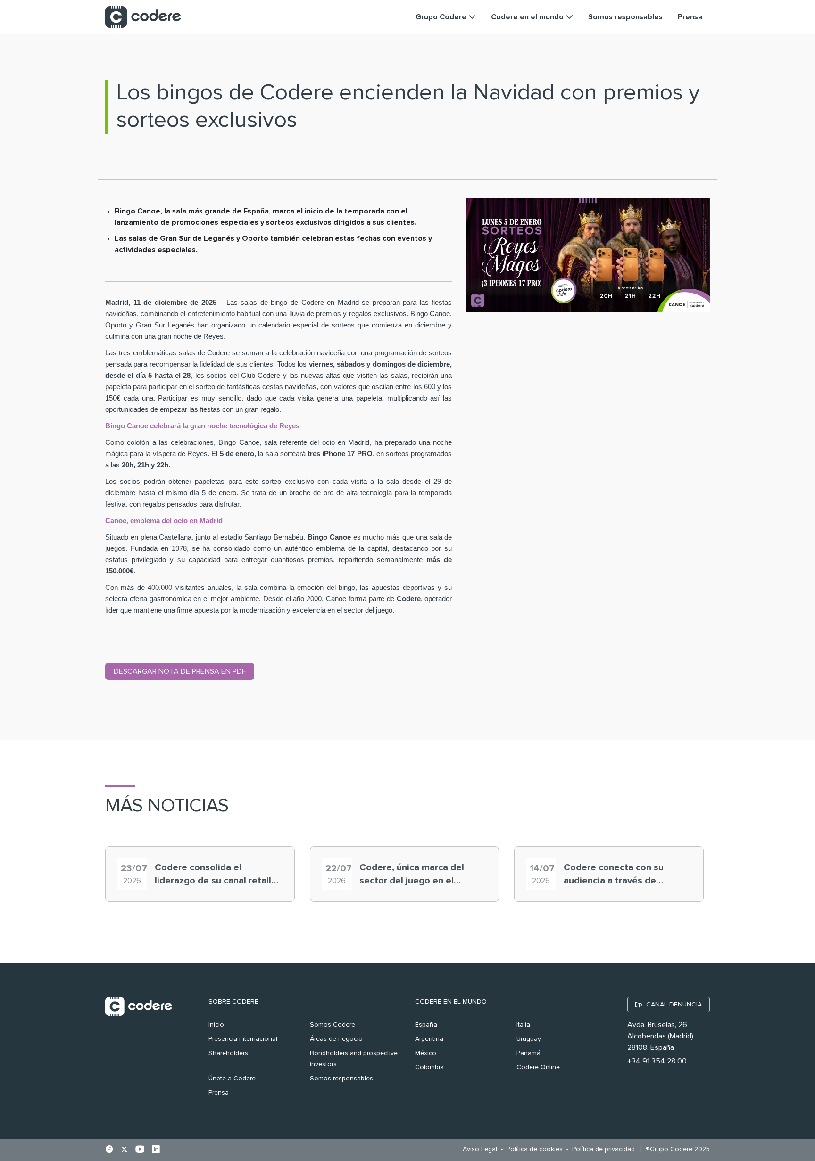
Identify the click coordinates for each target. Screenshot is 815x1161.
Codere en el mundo (451, 1001)
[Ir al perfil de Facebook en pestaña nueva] (109, 1150)
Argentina (429, 1039)
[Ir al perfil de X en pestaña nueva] (124, 1150)
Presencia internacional (242, 1039)
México (425, 1053)
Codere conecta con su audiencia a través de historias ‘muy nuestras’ (615, 875)
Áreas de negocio (336, 1039)
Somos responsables (341, 1078)
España (426, 1025)
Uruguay (528, 1039)
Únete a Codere (232, 1078)
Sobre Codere (233, 1001)
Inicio (216, 1025)
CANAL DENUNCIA (674, 1004)
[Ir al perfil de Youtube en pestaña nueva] (139, 1150)
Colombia (429, 1067)
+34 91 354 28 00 (657, 1061)
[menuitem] (482, 1149)
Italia (523, 1025)
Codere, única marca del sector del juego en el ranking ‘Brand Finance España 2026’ (411, 875)
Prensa (218, 1092)
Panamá (528, 1053)
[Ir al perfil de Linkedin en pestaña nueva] (156, 1150)
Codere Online (538, 1067)
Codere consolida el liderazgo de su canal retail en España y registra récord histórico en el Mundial (214, 875)
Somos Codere (332, 1025)
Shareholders (228, 1053)
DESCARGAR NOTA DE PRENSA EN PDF (180, 671)
